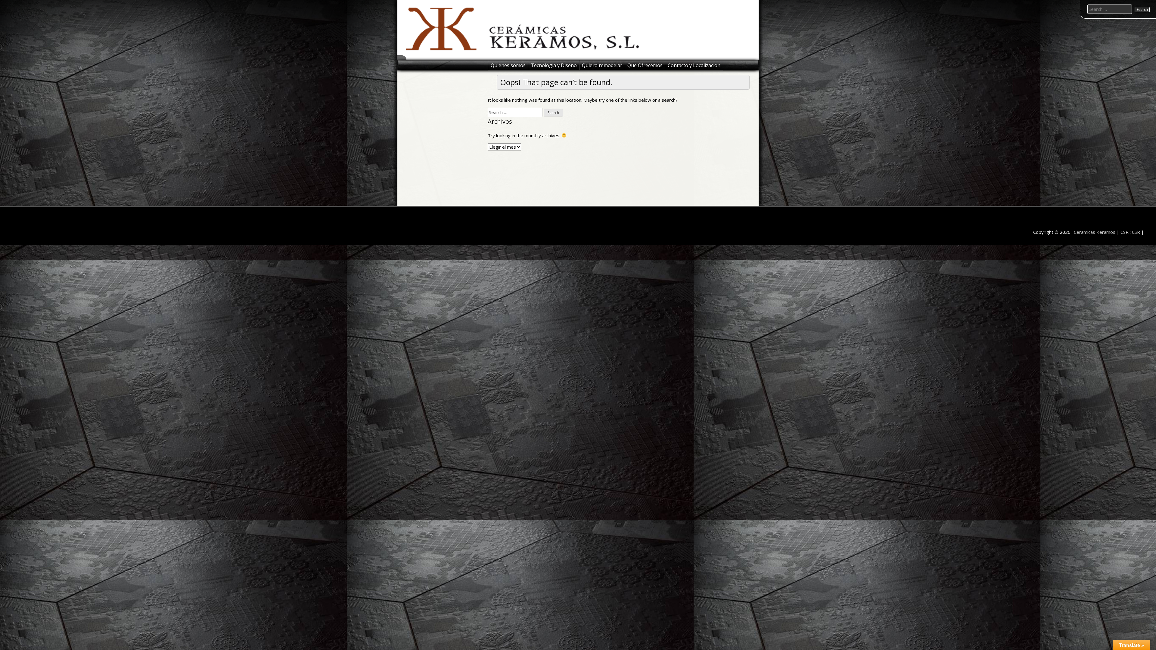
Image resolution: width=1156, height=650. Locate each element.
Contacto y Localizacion (694, 65)
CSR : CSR (1130, 232)
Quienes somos (508, 65)
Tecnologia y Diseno (554, 65)
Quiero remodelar (602, 65)
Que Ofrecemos (645, 65)
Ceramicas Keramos (1094, 232)
